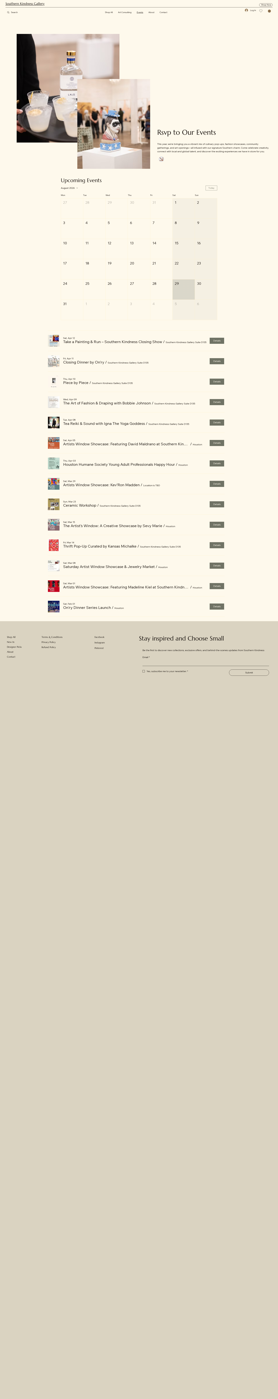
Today (211, 188)
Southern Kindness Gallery (25, 4)
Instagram (100, 642)
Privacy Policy (49, 642)
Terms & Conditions (52, 637)
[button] (269, 11)
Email (146, 657)
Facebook (99, 637)
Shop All (11, 637)
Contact (11, 656)
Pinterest (99, 648)
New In (10, 641)
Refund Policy (49, 647)
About (10, 651)
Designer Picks (14, 646)
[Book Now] (161, 159)
